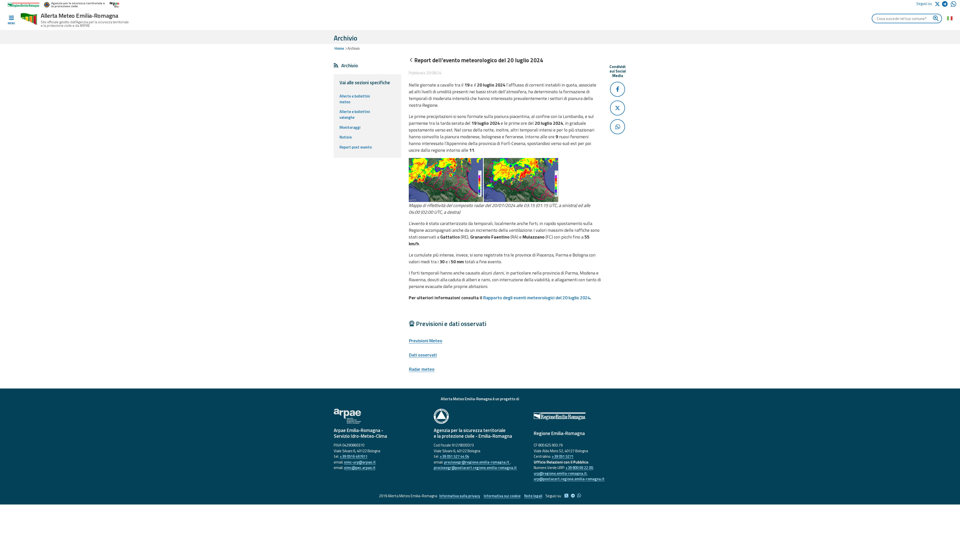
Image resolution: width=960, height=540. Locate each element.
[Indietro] (411, 60)
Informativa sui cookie (502, 496)
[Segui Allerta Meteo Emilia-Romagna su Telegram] (946, 5)
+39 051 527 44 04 (454, 456)
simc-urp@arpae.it (360, 462)
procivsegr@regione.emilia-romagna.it (477, 462)
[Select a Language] (949, 18)
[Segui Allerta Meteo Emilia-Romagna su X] (938, 3)
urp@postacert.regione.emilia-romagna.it (569, 479)
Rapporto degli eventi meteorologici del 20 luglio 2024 (536, 297)
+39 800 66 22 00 (579, 467)
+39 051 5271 (563, 456)
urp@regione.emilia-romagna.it (560, 473)
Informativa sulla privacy (459, 496)
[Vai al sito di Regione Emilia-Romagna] (580, 416)
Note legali (533, 496)
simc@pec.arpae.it (360, 467)
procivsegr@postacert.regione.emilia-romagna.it (475, 467)
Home (339, 48)
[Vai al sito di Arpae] (380, 416)
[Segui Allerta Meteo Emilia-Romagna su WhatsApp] (953, 5)
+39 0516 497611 (354, 456)
